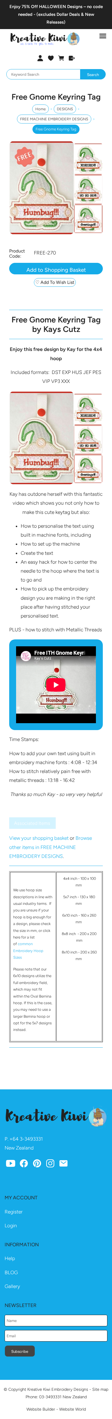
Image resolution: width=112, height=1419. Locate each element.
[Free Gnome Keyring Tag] (56, 233)
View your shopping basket (39, 838)
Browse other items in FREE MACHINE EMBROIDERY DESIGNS (50, 847)
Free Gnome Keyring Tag (56, 129)
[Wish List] (50, 58)
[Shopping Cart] (61, 58)
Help (10, 1258)
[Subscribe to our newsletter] (63, 1165)
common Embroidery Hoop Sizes (28, 951)
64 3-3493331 (28, 1139)
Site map (100, 1389)
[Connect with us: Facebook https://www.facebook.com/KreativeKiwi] (24, 1165)
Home (40, 109)
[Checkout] (72, 58)
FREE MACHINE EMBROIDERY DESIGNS (54, 119)
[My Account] (40, 58)
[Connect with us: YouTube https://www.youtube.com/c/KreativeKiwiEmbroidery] (11, 1165)
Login (11, 1225)
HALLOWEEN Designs (60, 6)
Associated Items (32, 823)
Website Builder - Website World (56, 1409)
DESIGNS (65, 109)
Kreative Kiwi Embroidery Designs (57, 1389)
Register (14, 1212)
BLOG (11, 1272)
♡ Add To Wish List (54, 282)
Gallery (12, 1286)
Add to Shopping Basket (56, 270)
